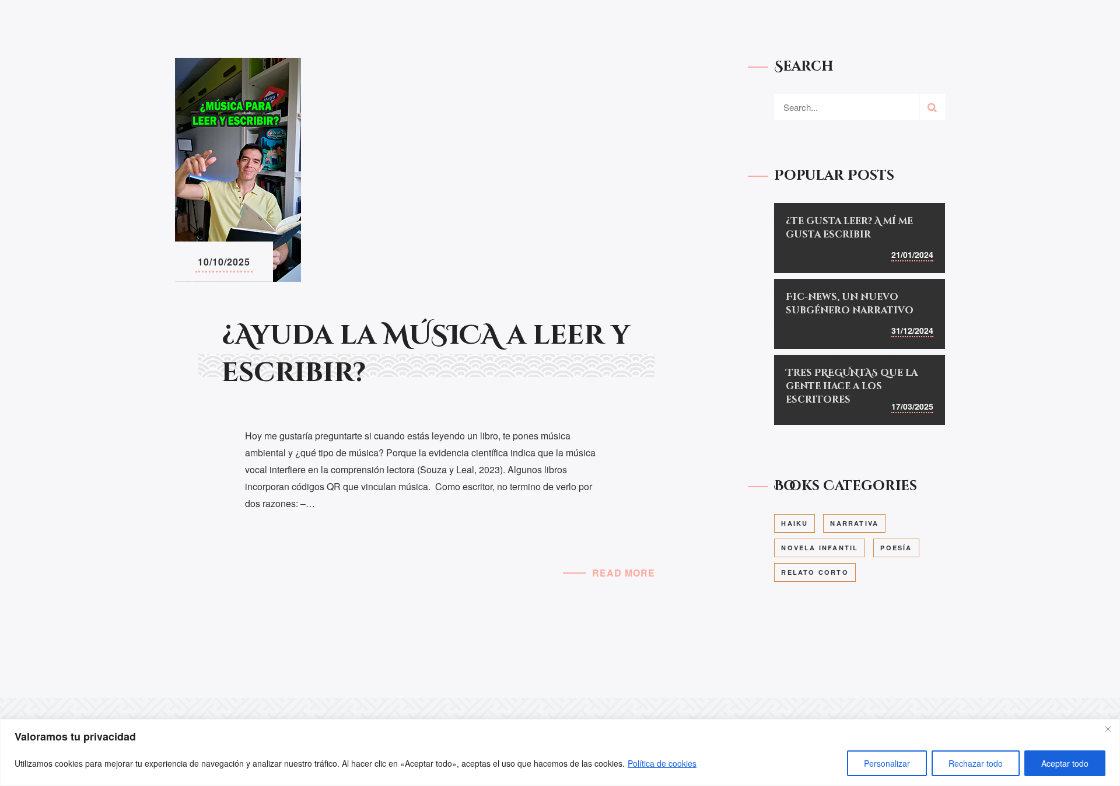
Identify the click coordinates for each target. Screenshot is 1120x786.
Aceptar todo (1064, 763)
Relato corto (814, 572)
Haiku (794, 523)
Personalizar (887, 763)
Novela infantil (819, 547)
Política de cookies (662, 763)
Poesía (896, 547)
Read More (623, 572)
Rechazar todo (976, 763)
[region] (560, 752)
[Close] (1108, 729)
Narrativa (854, 523)
